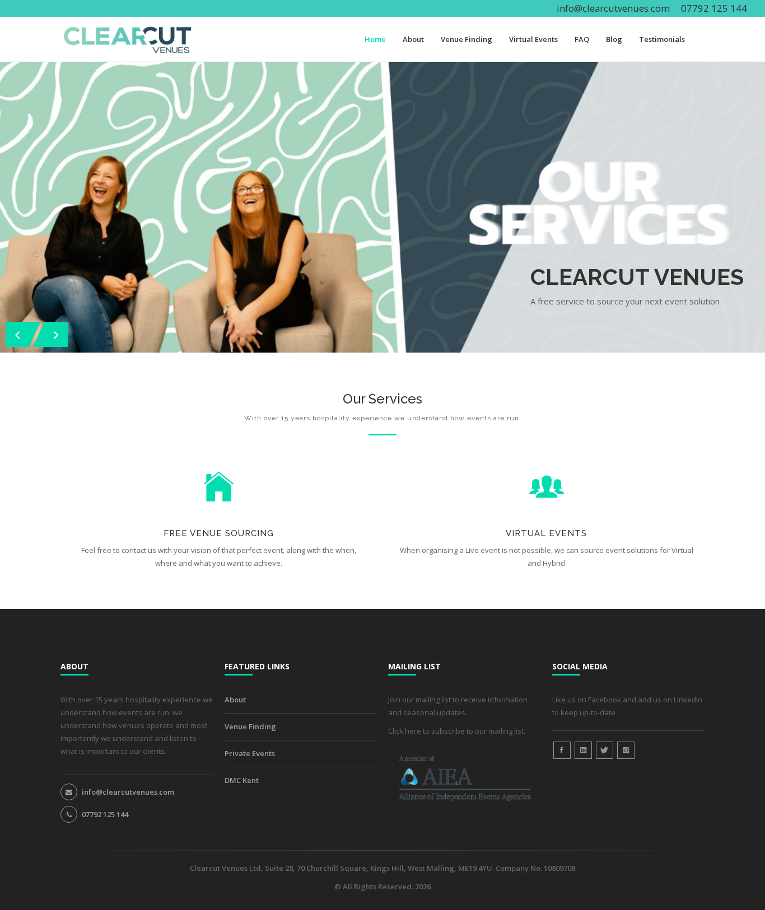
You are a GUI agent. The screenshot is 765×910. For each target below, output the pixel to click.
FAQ (582, 39)
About (413, 39)
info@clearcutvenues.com (613, 8)
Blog (614, 39)
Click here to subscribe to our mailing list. (456, 731)
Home (375, 39)
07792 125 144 (105, 814)
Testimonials (662, 39)
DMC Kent (242, 780)
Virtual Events (533, 39)
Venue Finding (466, 39)
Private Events (250, 753)
